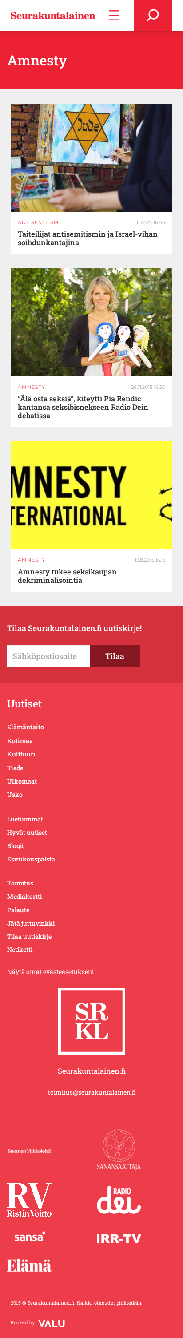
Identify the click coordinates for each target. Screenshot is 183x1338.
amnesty (31, 387)
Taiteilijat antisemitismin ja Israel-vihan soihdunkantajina (88, 238)
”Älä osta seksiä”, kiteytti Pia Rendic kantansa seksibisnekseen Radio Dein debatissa (83, 407)
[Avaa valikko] (114, 15)
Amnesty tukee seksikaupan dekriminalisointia (67, 576)
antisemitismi (39, 222)
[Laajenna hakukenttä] (153, 15)
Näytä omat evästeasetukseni (50, 971)
